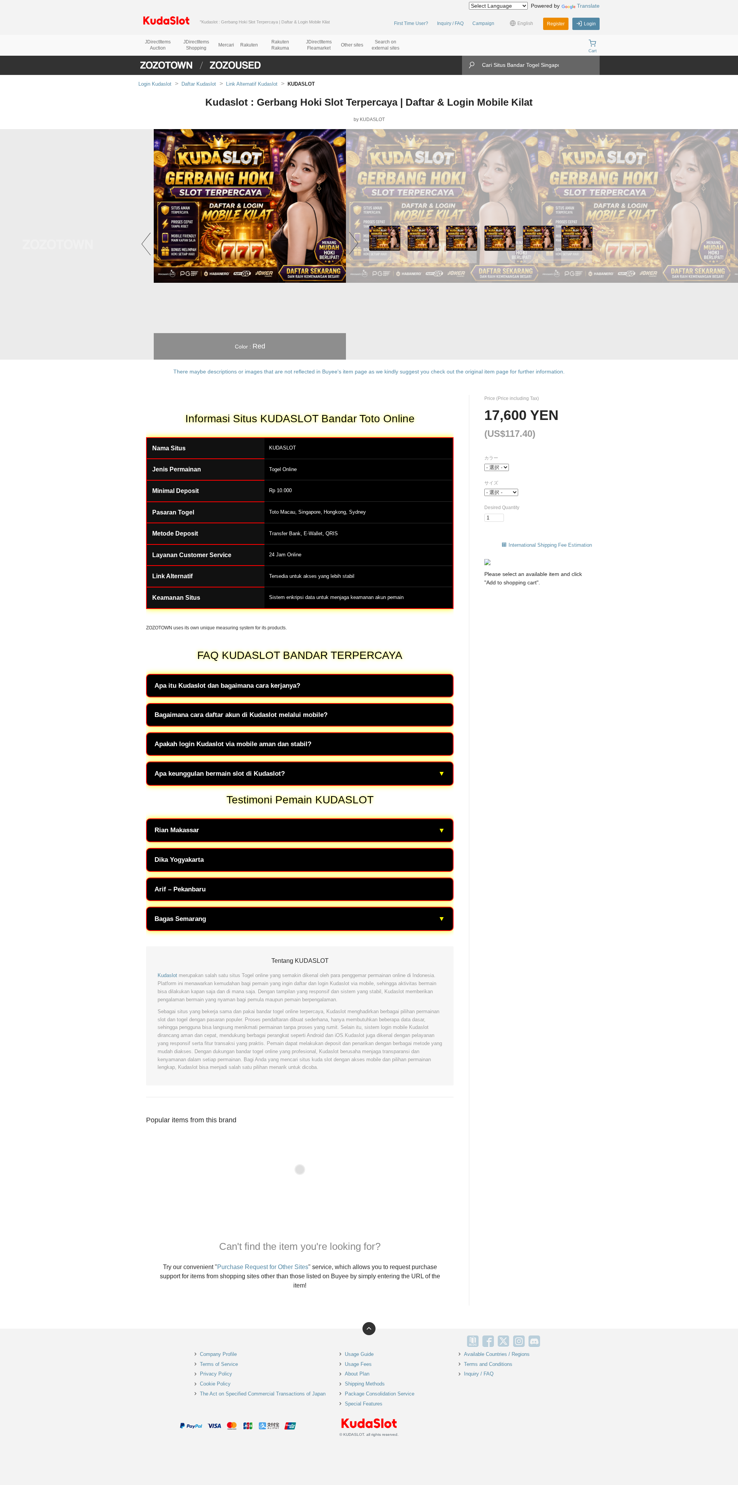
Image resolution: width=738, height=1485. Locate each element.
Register (556, 24)
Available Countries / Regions (497, 1354)
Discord (534, 1341)
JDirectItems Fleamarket (319, 45)
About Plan (357, 1374)
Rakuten (249, 45)
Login (590, 24)
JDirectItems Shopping (196, 45)
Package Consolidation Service (379, 1394)
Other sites (352, 45)
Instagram (519, 1341)
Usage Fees (358, 1364)
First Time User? (411, 23)
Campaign (483, 23)
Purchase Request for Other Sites (262, 1267)
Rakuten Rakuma (280, 45)
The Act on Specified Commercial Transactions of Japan (263, 1394)
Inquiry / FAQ (450, 23)
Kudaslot (167, 975)
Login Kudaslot (154, 84)
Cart (592, 50)
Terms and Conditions (488, 1364)
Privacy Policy (216, 1374)
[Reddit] (549, 1341)
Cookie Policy (215, 1384)
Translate (588, 6)
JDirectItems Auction (158, 45)
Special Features (363, 1404)
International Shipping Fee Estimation (550, 545)
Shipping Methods (365, 1384)
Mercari (226, 45)
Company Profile (218, 1354)
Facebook (488, 1341)
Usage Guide (359, 1354)
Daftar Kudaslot (198, 84)
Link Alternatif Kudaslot (252, 84)
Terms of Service (219, 1364)
